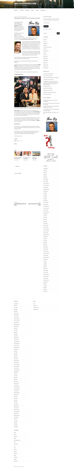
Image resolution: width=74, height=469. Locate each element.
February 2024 (45, 225)
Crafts (44, 39)
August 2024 (45, 213)
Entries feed (35, 305)
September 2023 (46, 234)
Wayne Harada (24, 16)
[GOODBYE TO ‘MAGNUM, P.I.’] (36, 153)
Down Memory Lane (46, 47)
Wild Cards (45, 67)
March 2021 (45, 291)
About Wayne (43, 10)
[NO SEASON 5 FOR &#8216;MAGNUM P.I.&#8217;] (27, 153)
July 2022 (44, 261)
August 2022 (45, 259)
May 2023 (45, 242)
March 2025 (45, 200)
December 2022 (46, 251)
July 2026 (45, 170)
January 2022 (45, 272)
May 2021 (45, 287)
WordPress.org (35, 309)
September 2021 (46, 280)
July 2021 (44, 283)
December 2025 (46, 183)
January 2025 (45, 204)
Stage (44, 62)
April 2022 (45, 266)
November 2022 (46, 253)
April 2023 (45, 244)
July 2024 (45, 215)
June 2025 (15, 330)
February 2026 (45, 179)
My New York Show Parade (47, 88)
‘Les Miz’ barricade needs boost (48, 79)
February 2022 (45, 270)
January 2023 (45, 249)
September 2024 (16, 347)
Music (44, 54)
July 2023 (45, 238)
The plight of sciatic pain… (47, 86)
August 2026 (45, 168)
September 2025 (46, 189)
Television (45, 64)
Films (15, 442)
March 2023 (16, 381)
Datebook (45, 43)
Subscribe (46, 26)
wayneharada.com (25, 3)
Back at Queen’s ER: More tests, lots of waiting (50, 77)
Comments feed (36, 307)
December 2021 (46, 274)
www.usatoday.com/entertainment (26, 39)
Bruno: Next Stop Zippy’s (47, 94)
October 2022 (45, 255)
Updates (15, 459)
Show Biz (21, 10)
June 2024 (45, 217)
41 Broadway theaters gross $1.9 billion (49, 92)
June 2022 (15, 398)
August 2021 (16, 417)
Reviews (37, 10)
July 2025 (15, 328)
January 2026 (45, 181)
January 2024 (45, 227)
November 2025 (46, 185)
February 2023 (45, 247)
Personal (32, 10)
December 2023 (16, 364)
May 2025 (45, 196)
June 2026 (45, 172)
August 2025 (45, 191)
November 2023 (46, 230)
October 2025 (45, 187)
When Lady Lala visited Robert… (48, 73)
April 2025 (45, 198)
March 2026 (16, 313)
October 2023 (45, 232)
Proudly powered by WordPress (19, 466)
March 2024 (45, 223)
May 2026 (45, 174)
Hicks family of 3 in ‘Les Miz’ (47, 75)
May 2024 (45, 219)
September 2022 (46, 257)
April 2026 (15, 311)
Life (44, 52)
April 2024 (45, 221)
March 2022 (45, 268)
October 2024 (16, 345)
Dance (44, 41)
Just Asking (27, 10)
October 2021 (45, 278)
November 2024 (46, 208)
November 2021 (46, 276)
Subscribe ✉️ (16, 10)
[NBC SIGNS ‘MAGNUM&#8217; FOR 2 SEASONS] (18, 153)
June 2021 (45, 285)
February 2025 (45, 202)
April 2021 (45, 289)
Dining (44, 45)
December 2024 (46, 206)
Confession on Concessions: (47, 90)
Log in (34, 303)
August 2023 (45, 236)
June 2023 (45, 240)
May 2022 (15, 400)
